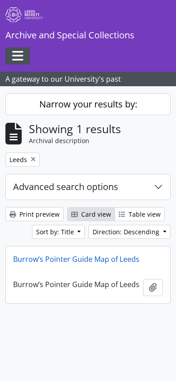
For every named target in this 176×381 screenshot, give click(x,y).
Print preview (39, 214)
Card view (95, 214)
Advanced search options (65, 187)
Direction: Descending (127, 232)
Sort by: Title (56, 232)
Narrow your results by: (88, 104)
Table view (144, 214)
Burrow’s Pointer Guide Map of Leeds (76, 259)
